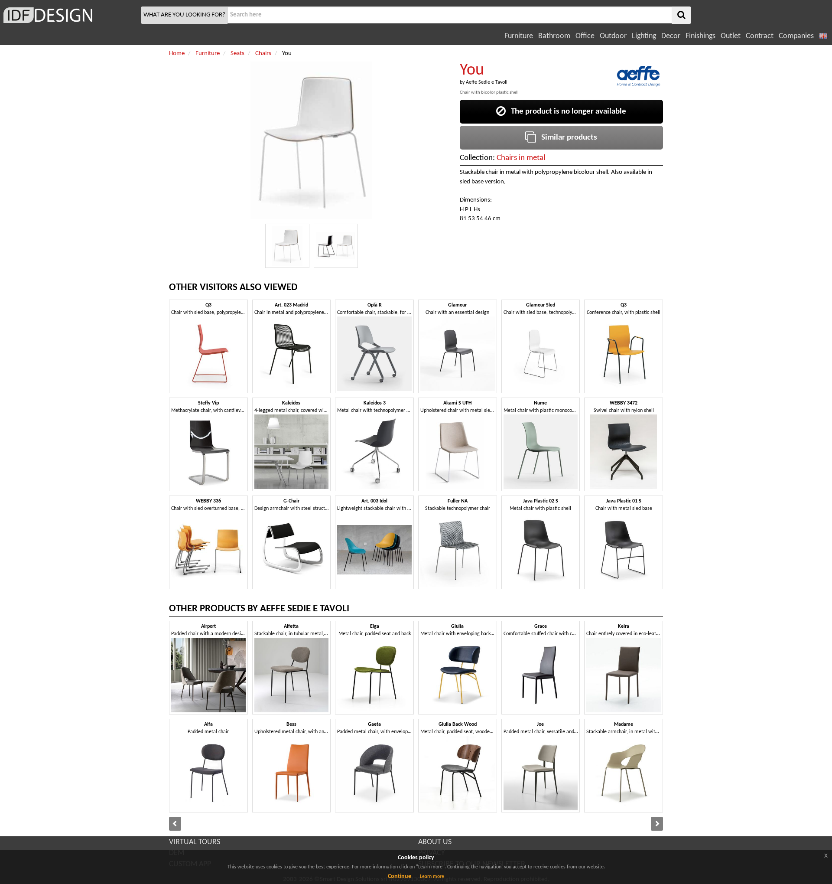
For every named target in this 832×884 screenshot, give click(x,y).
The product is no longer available (566, 112)
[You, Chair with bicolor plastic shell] (287, 246)
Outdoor (613, 36)
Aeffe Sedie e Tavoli (486, 82)
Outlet (731, 36)
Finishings (700, 36)
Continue (399, 876)
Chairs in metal (521, 158)
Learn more (432, 876)
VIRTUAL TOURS (194, 842)
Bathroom (554, 36)
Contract (760, 36)
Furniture (518, 36)
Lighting (644, 36)
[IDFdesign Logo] (69, 15)
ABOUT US (435, 842)
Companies (796, 36)
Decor (670, 36)
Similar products (566, 138)
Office (585, 36)
